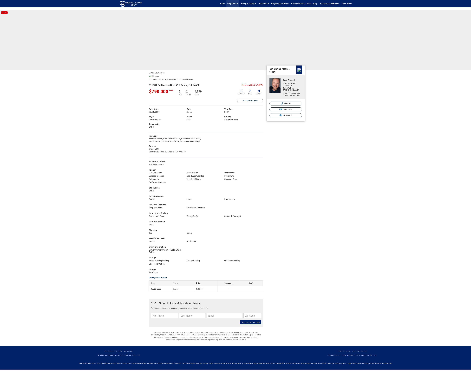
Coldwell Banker (113, 351)
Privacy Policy (360, 351)
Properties (233, 4)
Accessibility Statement (340, 355)
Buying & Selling (249, 4)
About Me (264, 4)
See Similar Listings (250, 101)
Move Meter (346, 3)
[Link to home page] (132, 3)
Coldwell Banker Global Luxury (304, 3)
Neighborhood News (280, 3)
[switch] (241, 93)
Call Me (287, 103)
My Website (287, 115)
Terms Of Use (343, 351)
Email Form (287, 109)
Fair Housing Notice (366, 355)
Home (222, 3)
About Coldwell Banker (329, 3)
